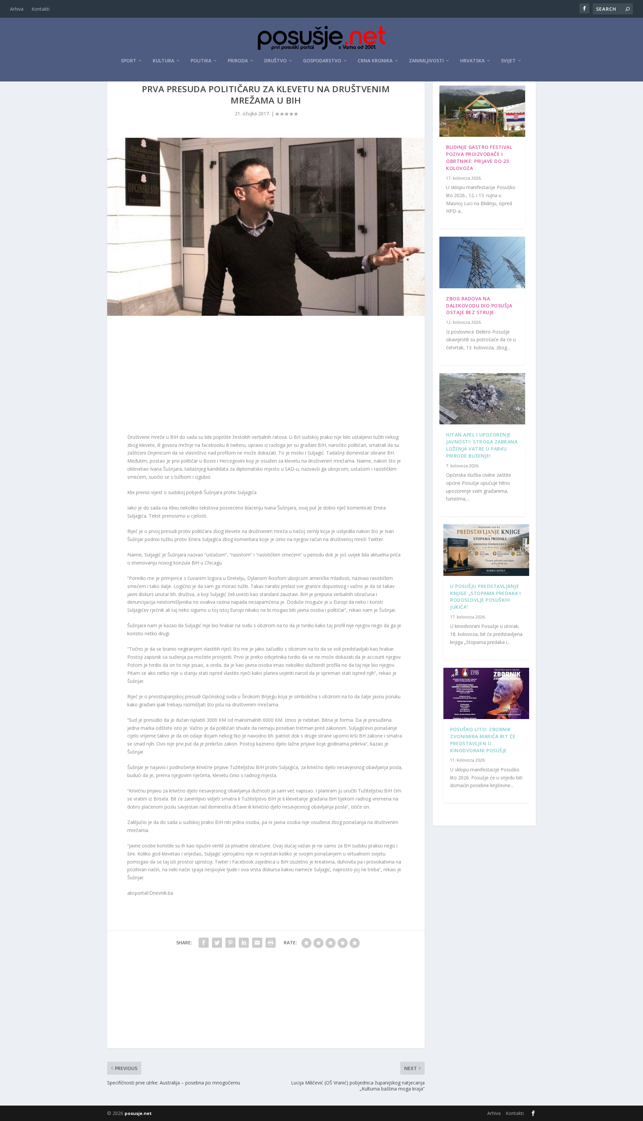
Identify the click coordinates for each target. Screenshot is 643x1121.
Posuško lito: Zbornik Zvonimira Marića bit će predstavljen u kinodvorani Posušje (483, 739)
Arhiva (16, 9)
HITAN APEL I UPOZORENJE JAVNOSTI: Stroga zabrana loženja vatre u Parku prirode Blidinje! (481, 445)
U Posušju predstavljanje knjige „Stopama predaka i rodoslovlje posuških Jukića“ (485, 596)
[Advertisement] (266, 376)
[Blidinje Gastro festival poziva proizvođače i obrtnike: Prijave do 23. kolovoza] (482, 111)
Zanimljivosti (426, 61)
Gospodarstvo (322, 61)
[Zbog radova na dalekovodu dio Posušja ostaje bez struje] (482, 262)
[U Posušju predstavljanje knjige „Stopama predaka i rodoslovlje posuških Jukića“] (486, 550)
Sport (128, 61)
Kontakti (40, 9)
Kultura (163, 61)
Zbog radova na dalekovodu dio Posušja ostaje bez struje (479, 305)
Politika (201, 61)
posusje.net (138, 1113)
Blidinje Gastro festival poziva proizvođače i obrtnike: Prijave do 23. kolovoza (479, 157)
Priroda (238, 61)
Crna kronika (375, 61)
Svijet (508, 61)
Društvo (275, 61)
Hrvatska (472, 61)
